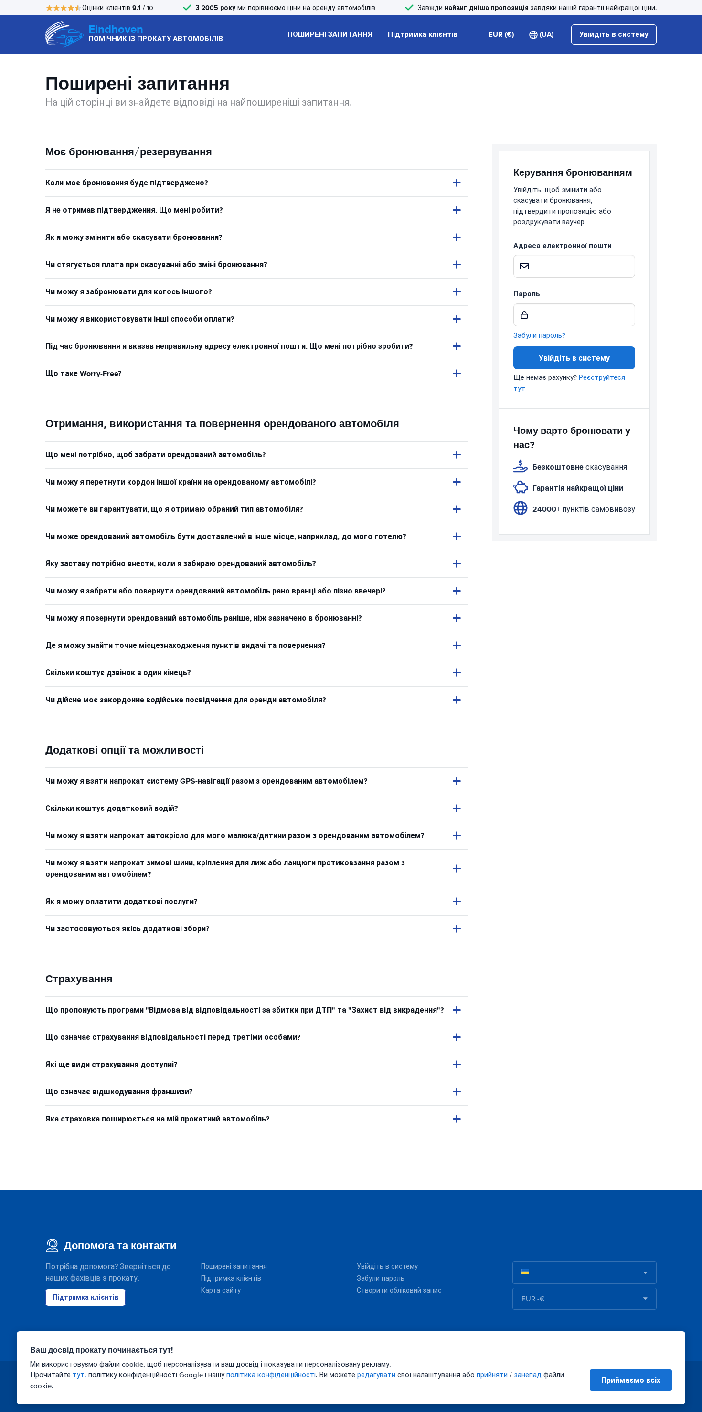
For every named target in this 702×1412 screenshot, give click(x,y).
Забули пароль (380, 1278)
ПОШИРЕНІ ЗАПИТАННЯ (329, 34)
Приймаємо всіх (630, 1380)
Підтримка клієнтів (422, 34)
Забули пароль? (539, 335)
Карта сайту (221, 1290)
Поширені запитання (234, 1266)
